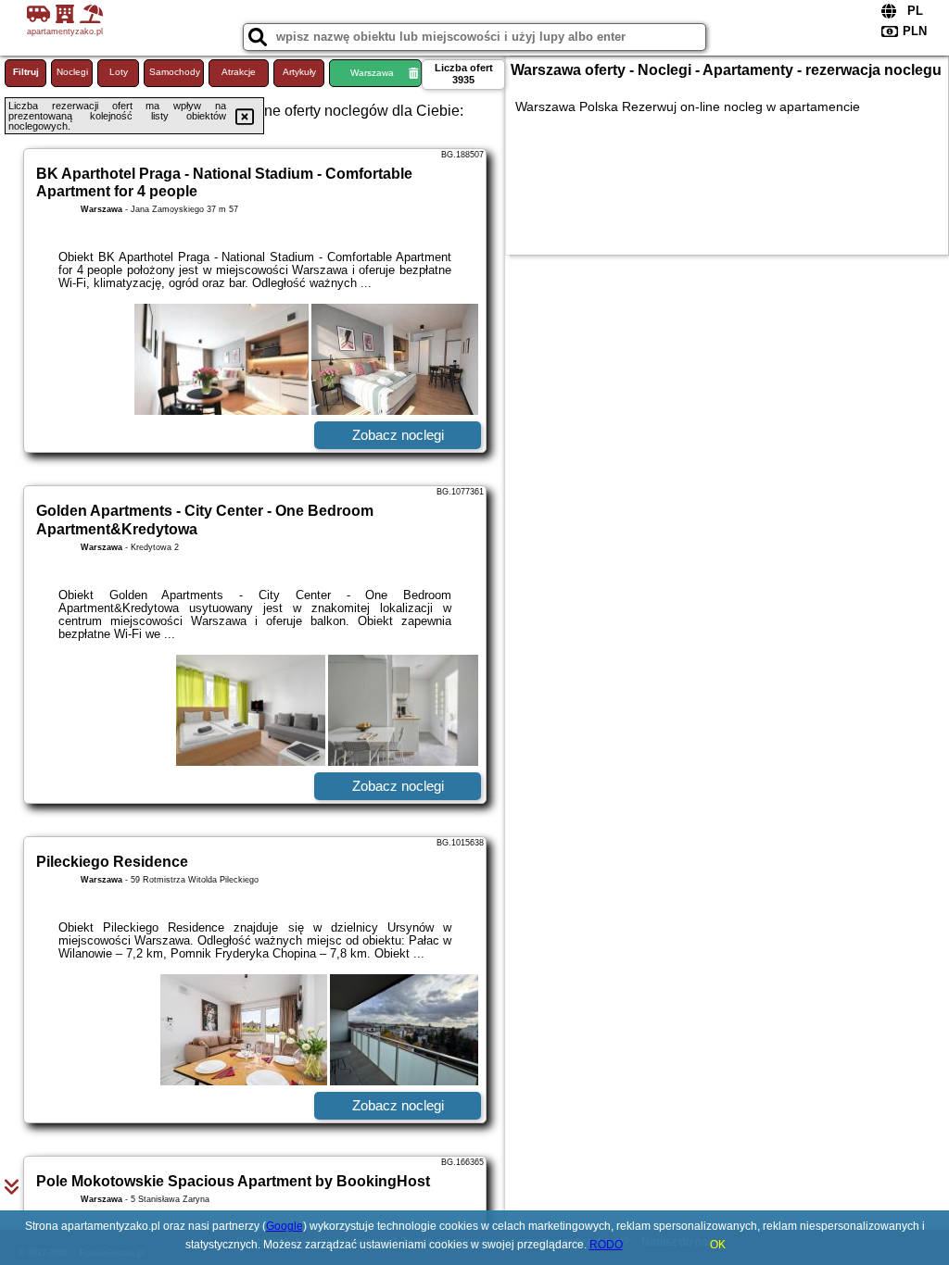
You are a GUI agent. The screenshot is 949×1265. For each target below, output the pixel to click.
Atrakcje (238, 72)
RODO (606, 1244)
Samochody (174, 72)
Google (284, 1226)
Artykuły (299, 72)
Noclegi (72, 72)
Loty (118, 72)
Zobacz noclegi (398, 435)
